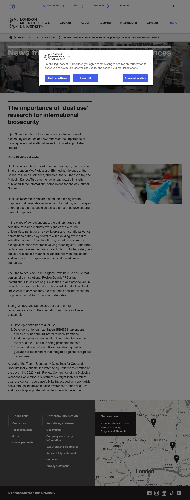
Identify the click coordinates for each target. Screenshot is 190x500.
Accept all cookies (135, 78)
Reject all (85, 78)
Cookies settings (57, 78)
